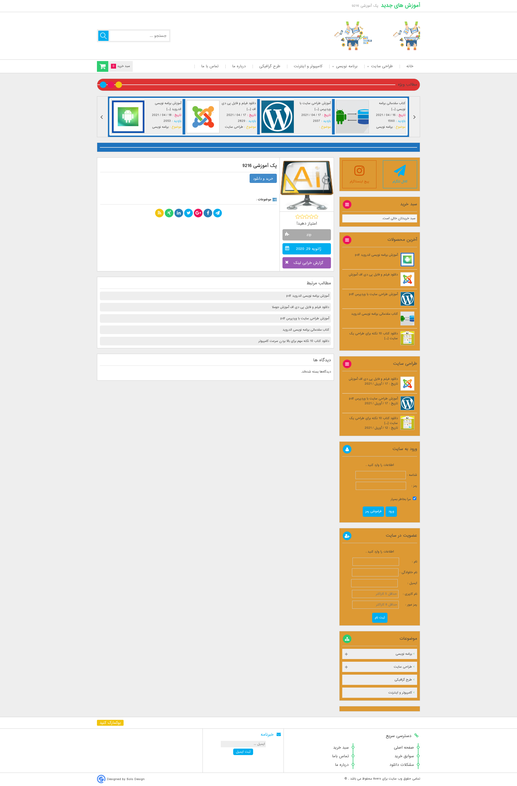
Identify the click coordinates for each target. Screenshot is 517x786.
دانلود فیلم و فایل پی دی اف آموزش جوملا (300, 307)
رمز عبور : (408, 604)
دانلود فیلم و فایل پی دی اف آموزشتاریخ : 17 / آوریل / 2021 (373, 381)
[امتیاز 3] (307, 216)
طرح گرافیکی (269, 66)
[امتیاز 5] (316, 216)
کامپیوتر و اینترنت (308, 66)
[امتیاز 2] (302, 216)
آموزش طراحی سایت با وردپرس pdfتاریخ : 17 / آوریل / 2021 (373, 401)
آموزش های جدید (400, 5)
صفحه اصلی (404, 747)
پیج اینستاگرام (359, 181)
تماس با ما (210, 66)
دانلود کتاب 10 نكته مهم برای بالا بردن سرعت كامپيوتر (293, 341)
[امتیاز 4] (311, 216)
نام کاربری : (408, 594)
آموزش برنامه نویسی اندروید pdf (307, 295)
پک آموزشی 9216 (259, 165)
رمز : (411, 485)
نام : (408, 561)
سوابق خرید (404, 756)
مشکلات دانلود (401, 765)
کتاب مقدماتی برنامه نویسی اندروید (305, 329)
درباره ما (239, 66)
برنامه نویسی (347, 66)
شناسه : (411, 475)
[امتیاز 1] (297, 216)
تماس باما (340, 756)
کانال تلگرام (400, 181)
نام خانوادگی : (408, 572)
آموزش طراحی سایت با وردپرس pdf (304, 318)
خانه (409, 66)
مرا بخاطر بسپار (401, 499)
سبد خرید (341, 747)
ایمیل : (408, 583)
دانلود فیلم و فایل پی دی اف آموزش (373, 274)
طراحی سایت (382, 66)
